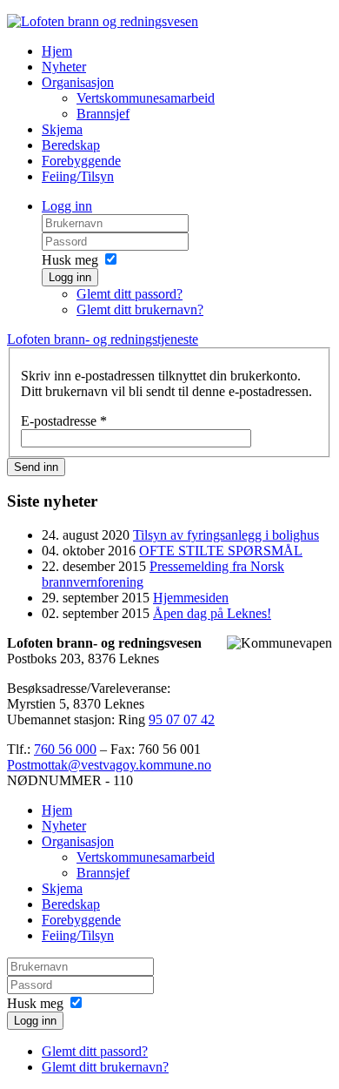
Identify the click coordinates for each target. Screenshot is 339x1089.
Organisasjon (78, 82)
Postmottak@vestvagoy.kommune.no (109, 764)
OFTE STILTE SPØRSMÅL (220, 550)
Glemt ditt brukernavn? (139, 309)
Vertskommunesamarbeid (145, 98)
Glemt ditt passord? (129, 293)
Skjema (62, 129)
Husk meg (70, 259)
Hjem (57, 51)
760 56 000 (65, 749)
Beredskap (71, 145)
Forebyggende (81, 160)
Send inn (36, 467)
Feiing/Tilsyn (78, 176)
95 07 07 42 (182, 719)
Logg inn (67, 205)
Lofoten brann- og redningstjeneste (102, 339)
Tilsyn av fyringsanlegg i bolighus (226, 535)
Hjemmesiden (191, 597)
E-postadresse (64, 420)
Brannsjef (103, 113)
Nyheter (64, 66)
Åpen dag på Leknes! (212, 613)
